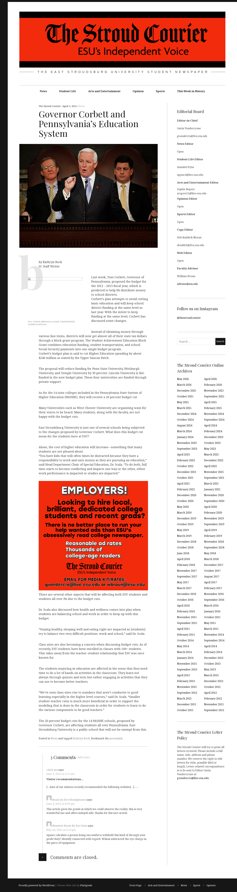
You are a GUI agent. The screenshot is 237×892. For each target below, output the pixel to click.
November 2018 (214, 541)
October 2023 (212, 443)
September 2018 (214, 547)
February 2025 (213, 408)
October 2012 (212, 687)
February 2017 (213, 588)
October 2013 (212, 663)
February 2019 (213, 536)
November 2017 (187, 570)
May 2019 (183, 530)
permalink (116, 738)
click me (52, 770)
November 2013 (187, 663)
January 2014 (185, 658)
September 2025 (214, 396)
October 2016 (185, 599)
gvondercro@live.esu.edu (193, 778)
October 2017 (212, 570)
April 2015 (183, 629)
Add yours (83, 757)
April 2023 (183, 454)
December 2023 (213, 437)
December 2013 (213, 658)
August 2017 (211, 576)
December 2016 (186, 594)
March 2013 (211, 675)
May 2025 (183, 402)
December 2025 (186, 390)
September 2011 (214, 710)
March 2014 (184, 652)
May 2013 (210, 669)
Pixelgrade (86, 885)
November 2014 (214, 634)
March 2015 (211, 629)
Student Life (67, 91)
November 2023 (187, 443)
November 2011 (214, 704)
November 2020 (214, 495)
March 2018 (211, 559)
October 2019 (185, 524)
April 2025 (210, 402)
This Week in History (191, 91)
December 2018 (186, 541)
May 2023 (210, 448)
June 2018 (183, 553)
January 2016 (212, 611)
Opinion (138, 91)
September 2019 (214, 524)
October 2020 (185, 501)
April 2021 (183, 483)
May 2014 (183, 646)
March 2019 (184, 536)
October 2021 (185, 477)
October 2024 (185, 419)
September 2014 (214, 640)
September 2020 (214, 501)
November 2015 (187, 617)
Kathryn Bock (81, 738)
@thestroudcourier (189, 317)
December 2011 (186, 704)
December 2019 (186, 518)
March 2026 (184, 385)
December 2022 (213, 460)
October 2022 (185, 466)
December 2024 (186, 414)
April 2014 (210, 646)
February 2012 (213, 698)
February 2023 (186, 460)
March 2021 (211, 483)
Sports (160, 91)
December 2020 (186, 495)
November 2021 (214, 472)
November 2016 (214, 594)
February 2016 (186, 611)
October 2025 (185, 396)
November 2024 (214, 414)
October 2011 (185, 710)
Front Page (135, 885)
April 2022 (210, 466)
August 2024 (184, 425)
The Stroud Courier (50, 106)
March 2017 (184, 588)
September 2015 (187, 623)
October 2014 (185, 640)
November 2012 (187, 687)
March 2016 (211, 605)
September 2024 (214, 419)
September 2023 (187, 448)
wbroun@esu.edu (187, 283)
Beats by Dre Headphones (69, 799)
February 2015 (186, 634)
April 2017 (210, 582)
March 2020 (184, 512)
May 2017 (183, 582)
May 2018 (210, 553)
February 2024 (213, 431)
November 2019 (214, 518)
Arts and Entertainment (104, 91)
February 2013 (186, 681)
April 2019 (210, 530)
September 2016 (214, 599)
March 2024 (184, 431)
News (43, 91)
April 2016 (183, 605)
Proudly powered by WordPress (36, 885)
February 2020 (213, 512)
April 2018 (183, 559)
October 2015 (212, 617)
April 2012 (210, 692)
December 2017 (213, 565)
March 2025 (184, 408)
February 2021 (186, 489)
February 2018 (186, 565)
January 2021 (212, 489)
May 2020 (183, 507)
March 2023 (211, 454)
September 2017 (187, 576)
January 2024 (185, 437)
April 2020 (210, 507)
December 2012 (213, 681)
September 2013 (187, 669)
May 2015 (210, 623)
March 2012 (184, 698)
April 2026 (210, 379)
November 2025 (214, 390)
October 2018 (185, 547)
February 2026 (213, 385)
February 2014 (213, 652)
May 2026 (183, 379)
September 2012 (187, 692)
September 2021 (214, 477)
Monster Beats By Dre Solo (69, 825)
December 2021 (186, 472)
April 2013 (183, 675)
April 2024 (210, 425)
